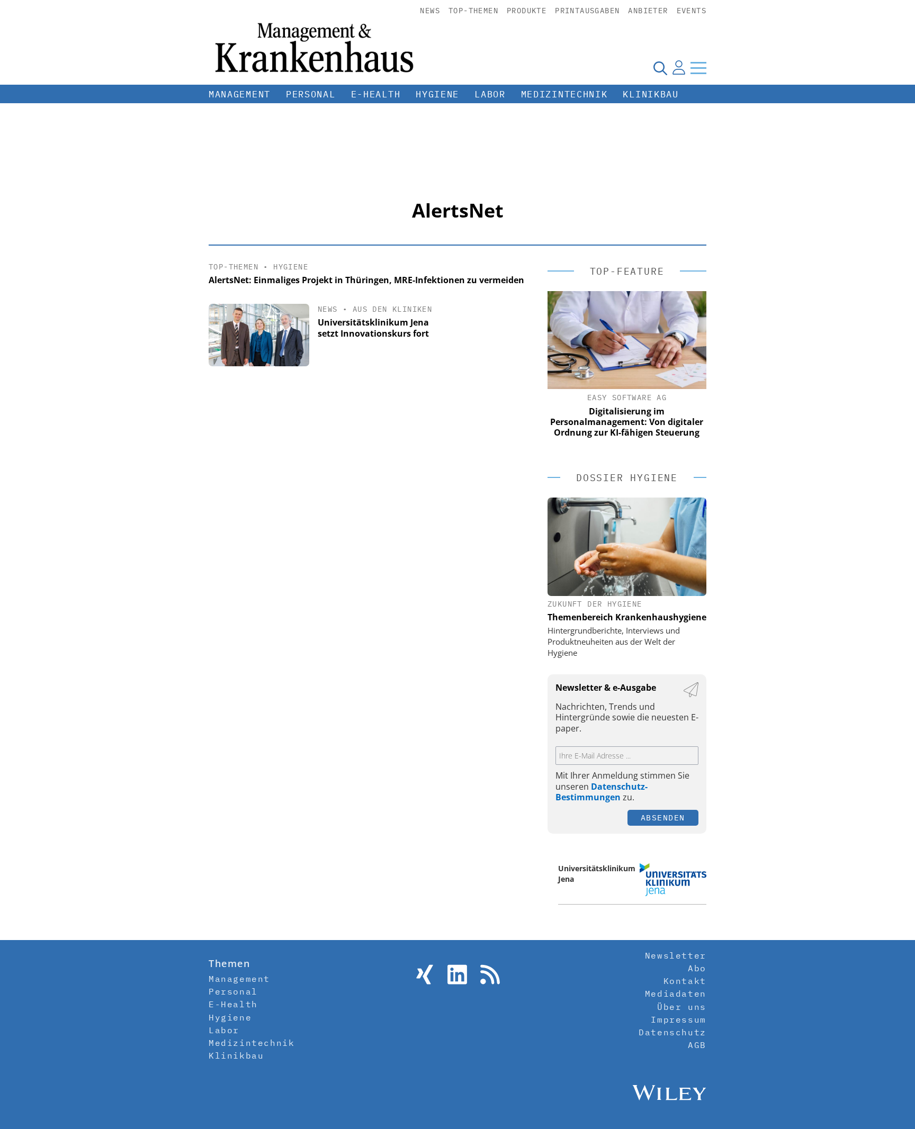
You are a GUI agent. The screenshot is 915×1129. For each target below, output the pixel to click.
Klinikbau (650, 94)
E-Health (376, 94)
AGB (697, 1045)
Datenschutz (672, 1032)
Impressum (678, 1019)
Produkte (526, 10)
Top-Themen (473, 10)
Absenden (663, 817)
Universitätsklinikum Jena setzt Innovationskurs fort (373, 328)
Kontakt (684, 981)
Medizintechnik (564, 94)
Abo (697, 968)
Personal (311, 94)
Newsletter (675, 955)
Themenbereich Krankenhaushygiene (627, 617)
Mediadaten (675, 993)
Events (691, 10)
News (430, 10)
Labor (490, 94)
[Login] (678, 67)
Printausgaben (587, 10)
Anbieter (648, 10)
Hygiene (437, 94)
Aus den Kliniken (392, 309)
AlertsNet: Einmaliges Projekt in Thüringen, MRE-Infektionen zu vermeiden (366, 280)
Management (240, 94)
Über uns (681, 1006)
